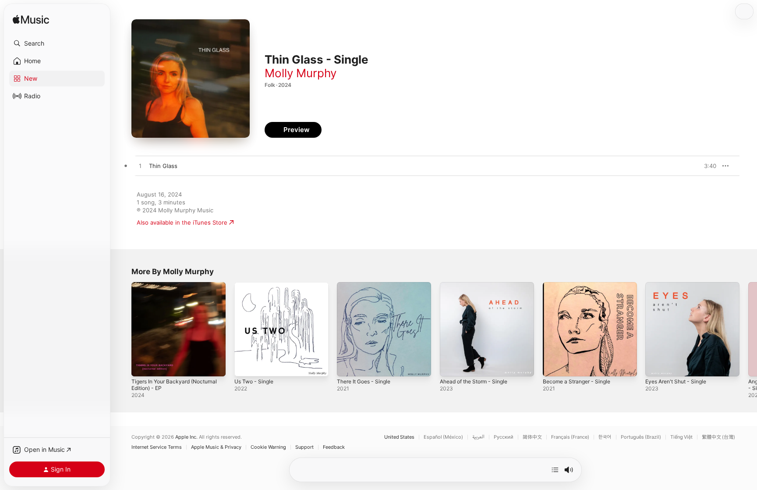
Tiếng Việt (681, 437)
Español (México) (443, 437)
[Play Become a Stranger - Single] (553, 365)
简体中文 (532, 437)
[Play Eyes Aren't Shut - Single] (656, 365)
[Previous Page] (123, 329)
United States (399, 437)
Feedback (334, 447)
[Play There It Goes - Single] (347, 365)
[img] (31, 20)
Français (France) (570, 437)
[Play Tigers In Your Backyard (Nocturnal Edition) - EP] (142, 365)
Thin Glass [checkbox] (163, 165)
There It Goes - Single (367, 285)
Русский (503, 437)
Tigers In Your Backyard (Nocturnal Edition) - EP (163, 289)
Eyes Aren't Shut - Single (679, 285)
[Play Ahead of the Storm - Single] (450, 365)
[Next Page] (748, 329)
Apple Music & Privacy (216, 447)
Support (304, 447)
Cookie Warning (268, 447)
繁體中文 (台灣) (718, 437)
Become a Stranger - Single (580, 285)
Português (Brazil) (641, 437)
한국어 (605, 437)
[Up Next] (555, 470)
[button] (57, 43)
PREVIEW (706, 165)
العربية (478, 437)
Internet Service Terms (156, 447)
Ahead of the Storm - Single (478, 285)
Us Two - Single (256, 285)
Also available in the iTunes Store (182, 222)
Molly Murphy (300, 73)
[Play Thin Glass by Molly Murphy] (140, 166)
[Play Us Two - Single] (245, 365)
